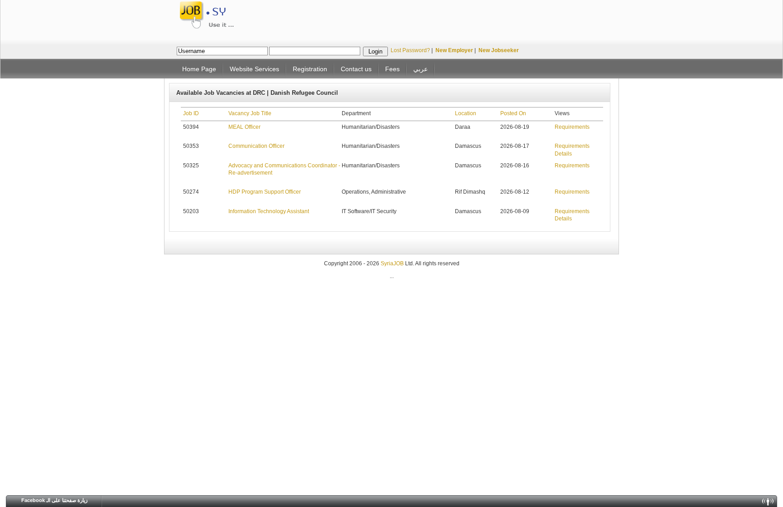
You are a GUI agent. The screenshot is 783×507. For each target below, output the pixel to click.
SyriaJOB (393, 263)
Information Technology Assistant (268, 211)
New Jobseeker (498, 50)
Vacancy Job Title (249, 113)
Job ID (191, 113)
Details (563, 154)
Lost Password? (410, 50)
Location (465, 113)
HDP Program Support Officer (264, 192)
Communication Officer (256, 146)
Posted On (513, 113)
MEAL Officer (244, 127)
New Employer (454, 50)
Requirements (572, 127)
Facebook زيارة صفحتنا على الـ (54, 500)
